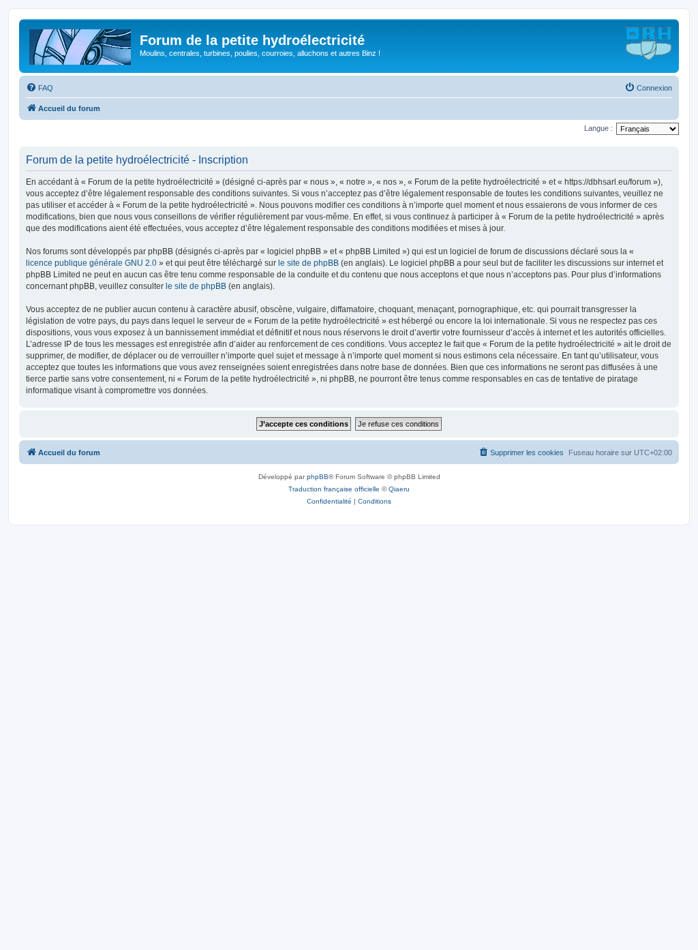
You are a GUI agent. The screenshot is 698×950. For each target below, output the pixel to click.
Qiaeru (399, 489)
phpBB (318, 476)
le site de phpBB (308, 263)
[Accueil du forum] (81, 44)
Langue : (598, 128)
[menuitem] (39, 88)
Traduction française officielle (334, 489)
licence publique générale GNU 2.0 (91, 263)
